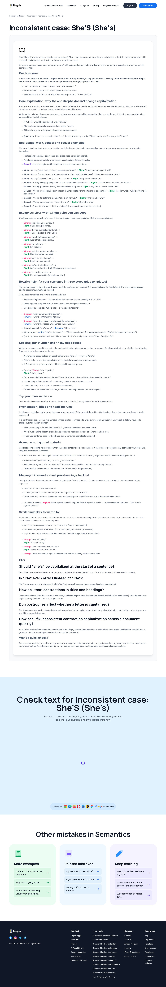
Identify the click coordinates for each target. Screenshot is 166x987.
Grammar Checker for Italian (104, 956)
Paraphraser (150, 952)
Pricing (96, 5)
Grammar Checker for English (104, 944)
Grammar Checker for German (105, 952)
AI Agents (84, 5)
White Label (76, 956)
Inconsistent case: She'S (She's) (51, 16)
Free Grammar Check (53, 5)
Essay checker (151, 948)
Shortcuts (75, 940)
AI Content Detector (100, 940)
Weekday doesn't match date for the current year (130, 884)
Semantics (31, 16)
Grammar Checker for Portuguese (106, 964)
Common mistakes (148, 961)
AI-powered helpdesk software (105, 936)
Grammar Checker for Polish (104, 969)
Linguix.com (35, 943)
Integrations (149, 956)
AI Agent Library (77, 948)
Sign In (130, 5)
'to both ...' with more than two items (29, 873)
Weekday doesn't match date (129, 895)
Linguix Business (110, 5)
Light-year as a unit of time (80, 879)
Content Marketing (78, 952)
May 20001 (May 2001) (28, 882)
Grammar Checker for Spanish (105, 948)
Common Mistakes (16, 16)
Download (71, 5)
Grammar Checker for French (104, 960)
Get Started (148, 5)
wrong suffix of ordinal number (78, 889)
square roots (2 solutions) (79, 871)
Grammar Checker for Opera (104, 973)
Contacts (127, 936)
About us (127, 940)
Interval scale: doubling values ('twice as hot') (28, 892)
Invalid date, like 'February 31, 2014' (130, 873)
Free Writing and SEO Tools (104, 977)
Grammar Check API (79, 960)
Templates (149, 944)
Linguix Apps (76, 936)
